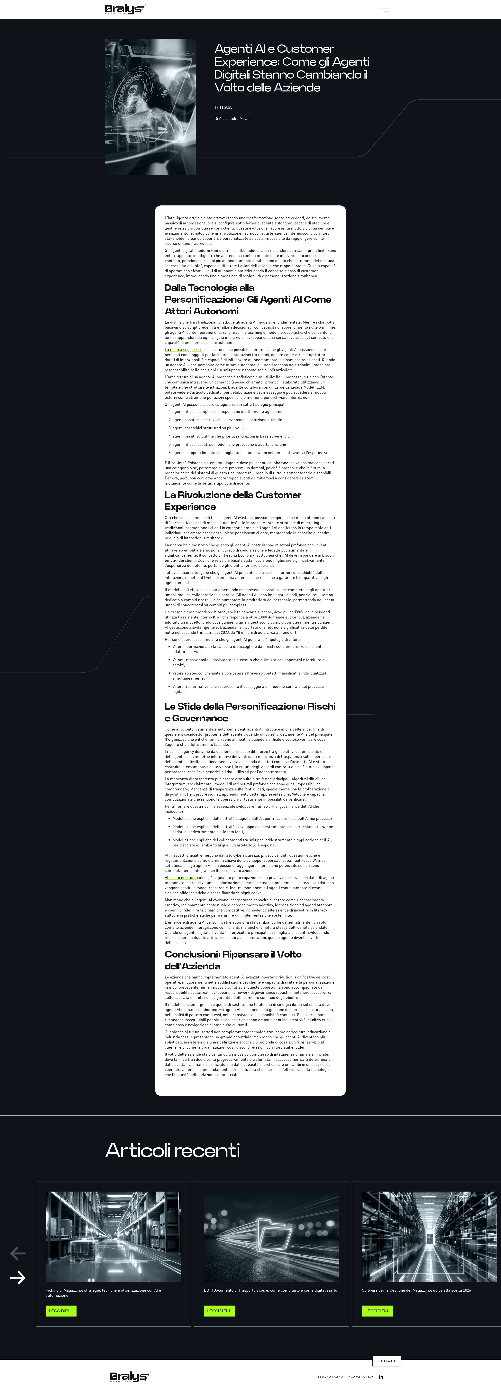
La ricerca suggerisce (183, 349)
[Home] (130, 9)
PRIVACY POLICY (331, 1376)
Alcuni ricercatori (180, 877)
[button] (385, 9)
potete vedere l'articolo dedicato (193, 392)
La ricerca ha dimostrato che (190, 544)
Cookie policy (361, 1376)
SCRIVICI (386, 1361)
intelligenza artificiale (187, 217)
